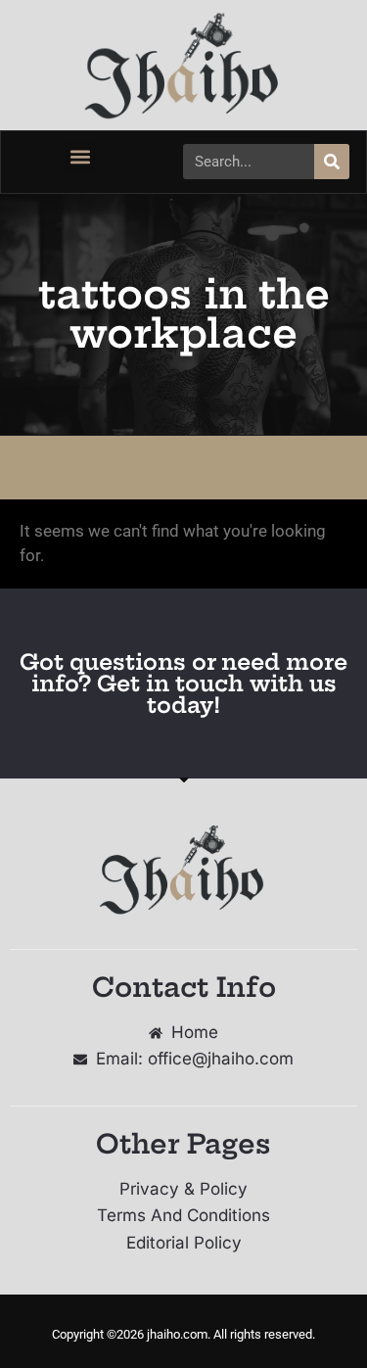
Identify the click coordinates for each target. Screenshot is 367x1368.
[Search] (331, 161)
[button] (81, 157)
